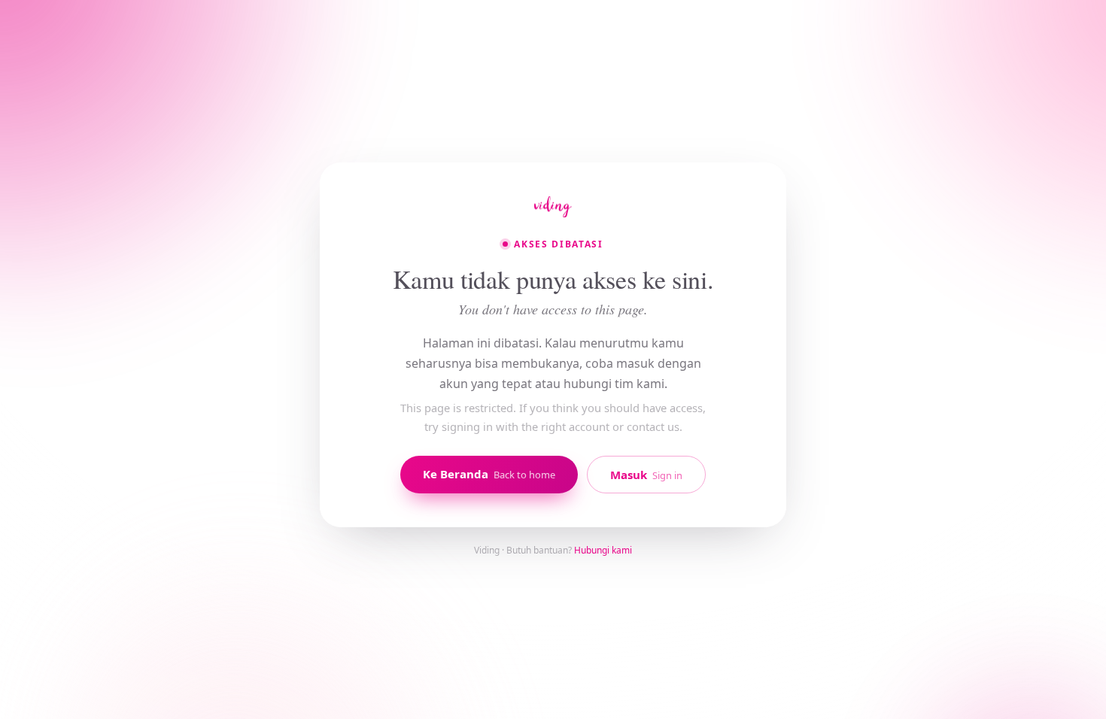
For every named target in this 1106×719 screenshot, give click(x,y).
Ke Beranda (489, 473)
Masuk (646, 474)
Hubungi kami (603, 550)
